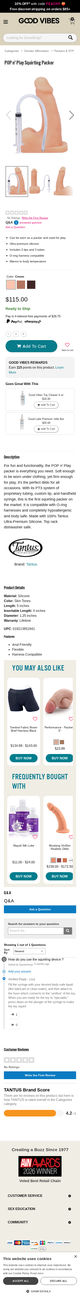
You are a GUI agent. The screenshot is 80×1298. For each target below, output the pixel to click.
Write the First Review (35, 217)
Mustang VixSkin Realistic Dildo (60, 847)
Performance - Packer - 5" (60, 729)
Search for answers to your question (33, 924)
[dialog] (40, 1275)
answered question (30, 222)
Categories (12, 51)
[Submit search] (68, 931)
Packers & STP (64, 51)
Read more (36, 1273)
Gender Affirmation (36, 51)
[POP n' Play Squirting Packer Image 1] (40, 115)
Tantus (31, 564)
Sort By (7, 951)
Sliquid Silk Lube (23, 845)
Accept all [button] (21, 1280)
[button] (5, 21)
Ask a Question (15, 227)
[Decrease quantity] (8, 334)
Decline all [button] (58, 1280)
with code (40, 4)
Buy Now (24, 758)
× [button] (75, 1256)
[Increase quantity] (23, 334)
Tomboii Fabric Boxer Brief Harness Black (23, 729)
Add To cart (34, 346)
